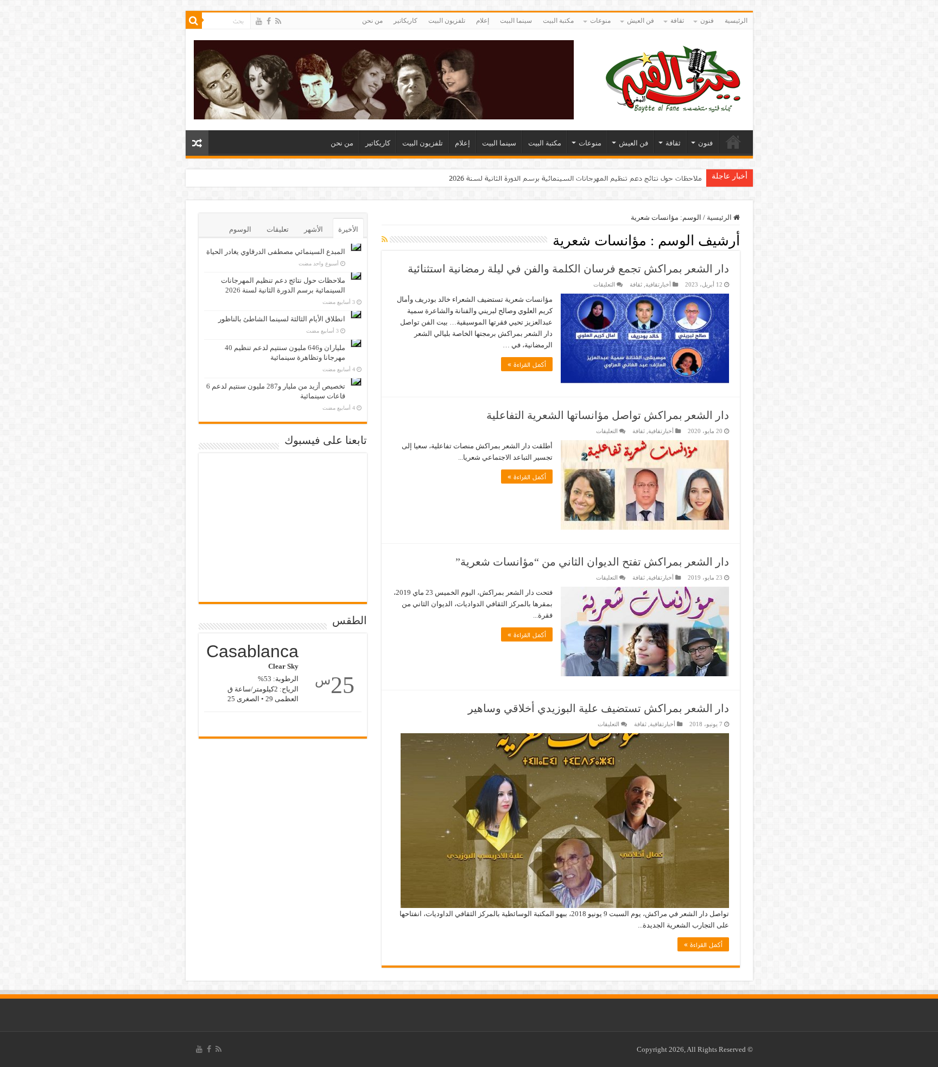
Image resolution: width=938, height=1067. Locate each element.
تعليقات (278, 229)
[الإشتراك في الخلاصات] (385, 240)
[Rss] (278, 21)
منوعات (600, 20)
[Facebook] (268, 21)
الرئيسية (736, 20)
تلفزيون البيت (446, 20)
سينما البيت (516, 20)
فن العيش (640, 20)
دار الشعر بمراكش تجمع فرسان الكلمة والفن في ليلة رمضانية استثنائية (568, 269)
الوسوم (240, 229)
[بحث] (194, 20)
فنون (707, 20)
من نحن (372, 20)
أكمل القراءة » (527, 364)
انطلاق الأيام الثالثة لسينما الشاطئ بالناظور (281, 319)
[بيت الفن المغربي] (674, 77)
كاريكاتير (405, 20)
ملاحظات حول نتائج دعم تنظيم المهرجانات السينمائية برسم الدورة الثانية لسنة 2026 (575, 178)
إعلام (482, 20)
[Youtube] (259, 21)
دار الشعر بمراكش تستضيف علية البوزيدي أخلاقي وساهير (598, 708)
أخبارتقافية (658, 284)
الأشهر (313, 229)
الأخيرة (348, 229)
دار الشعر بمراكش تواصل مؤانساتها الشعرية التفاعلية (607, 415)
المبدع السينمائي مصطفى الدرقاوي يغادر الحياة (275, 251)
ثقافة (677, 20)
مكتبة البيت (558, 20)
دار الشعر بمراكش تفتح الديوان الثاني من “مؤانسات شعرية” (592, 562)
